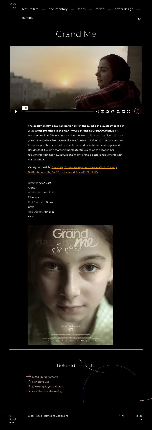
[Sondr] (12, 6)
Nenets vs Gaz (40, 381)
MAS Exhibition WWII (45, 376)
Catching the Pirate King (47, 391)
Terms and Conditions (56, 415)
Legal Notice (35, 415)
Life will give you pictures (47, 386)
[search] (140, 19)
